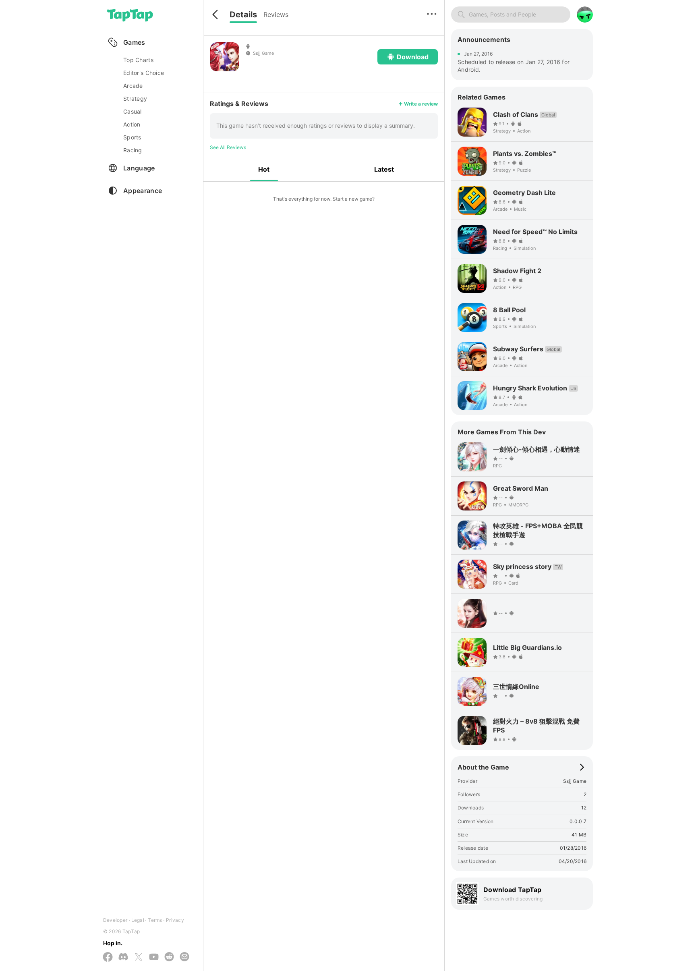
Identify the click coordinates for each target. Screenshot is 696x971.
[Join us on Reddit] (169, 957)
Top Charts (138, 59)
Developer (115, 920)
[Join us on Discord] (123, 957)
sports (132, 137)
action (132, 124)
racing (132, 150)
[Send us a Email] (184, 957)
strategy (135, 98)
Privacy (175, 920)
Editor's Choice (143, 72)
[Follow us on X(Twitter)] (138, 957)
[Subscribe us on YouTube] (154, 957)
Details (243, 14)
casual (132, 111)
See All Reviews (228, 147)
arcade (133, 85)
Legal (137, 920)
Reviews (275, 14)
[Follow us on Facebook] (108, 957)
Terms (155, 920)
